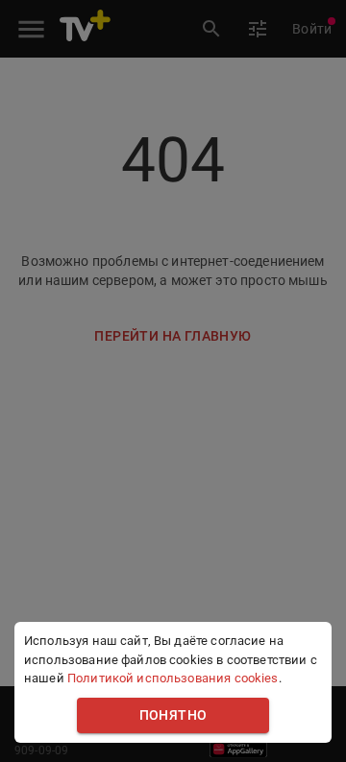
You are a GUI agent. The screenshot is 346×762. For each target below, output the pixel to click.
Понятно (173, 715)
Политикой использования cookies (173, 678)
